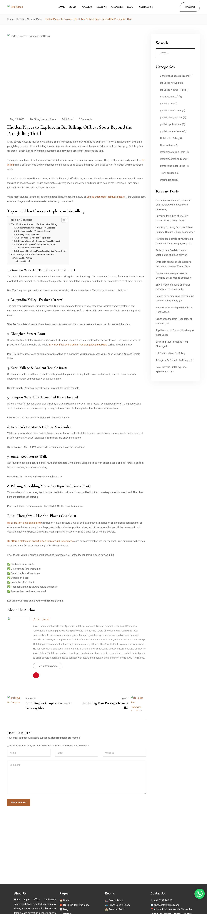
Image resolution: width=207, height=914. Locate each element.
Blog (130, 7)
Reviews (102, 7)
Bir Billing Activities (170, 82)
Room (72, 7)
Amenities (117, 7)
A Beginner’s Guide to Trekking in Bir (175, 360)
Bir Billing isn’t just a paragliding (24, 522)
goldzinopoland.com (171, 124)
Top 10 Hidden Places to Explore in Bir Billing (34, 224)
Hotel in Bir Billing (169, 138)
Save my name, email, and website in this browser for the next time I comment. (49, 746)
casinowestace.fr (169, 96)
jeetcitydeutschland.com (173, 159)
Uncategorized (168, 179)
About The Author (24, 258)
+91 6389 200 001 (164, 900)
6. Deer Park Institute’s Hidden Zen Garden (35, 244)
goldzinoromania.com (171, 131)
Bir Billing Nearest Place (29, 19)
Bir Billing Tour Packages (76, 905)
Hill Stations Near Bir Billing (170, 353)
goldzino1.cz (167, 103)
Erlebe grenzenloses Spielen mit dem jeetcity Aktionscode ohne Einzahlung (173, 205)
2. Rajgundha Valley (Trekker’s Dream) (33, 231)
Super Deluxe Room (119, 905)
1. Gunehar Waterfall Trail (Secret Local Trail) (36, 228)
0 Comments (85, 119)
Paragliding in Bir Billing (172, 165)
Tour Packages (168, 172)
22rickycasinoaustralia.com (174, 75)
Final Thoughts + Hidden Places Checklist (32, 254)
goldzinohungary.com (171, 117)
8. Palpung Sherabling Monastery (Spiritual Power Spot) (41, 251)
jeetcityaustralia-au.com (172, 152)
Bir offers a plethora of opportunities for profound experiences (40, 541)
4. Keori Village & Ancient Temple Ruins (33, 238)
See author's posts (48, 666)
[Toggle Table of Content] (62, 220)
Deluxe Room (116, 900)
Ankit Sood (67, 119)
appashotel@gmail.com (166, 905)
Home (61, 7)
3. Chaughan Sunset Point (27, 234)
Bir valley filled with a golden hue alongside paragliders (78, 344)
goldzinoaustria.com (171, 110)
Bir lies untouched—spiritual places (105, 196)
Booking (190, 6)
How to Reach (167, 145)
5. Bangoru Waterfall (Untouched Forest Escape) (38, 241)
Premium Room (117, 909)
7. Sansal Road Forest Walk (28, 248)
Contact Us (146, 7)
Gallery (87, 7)
